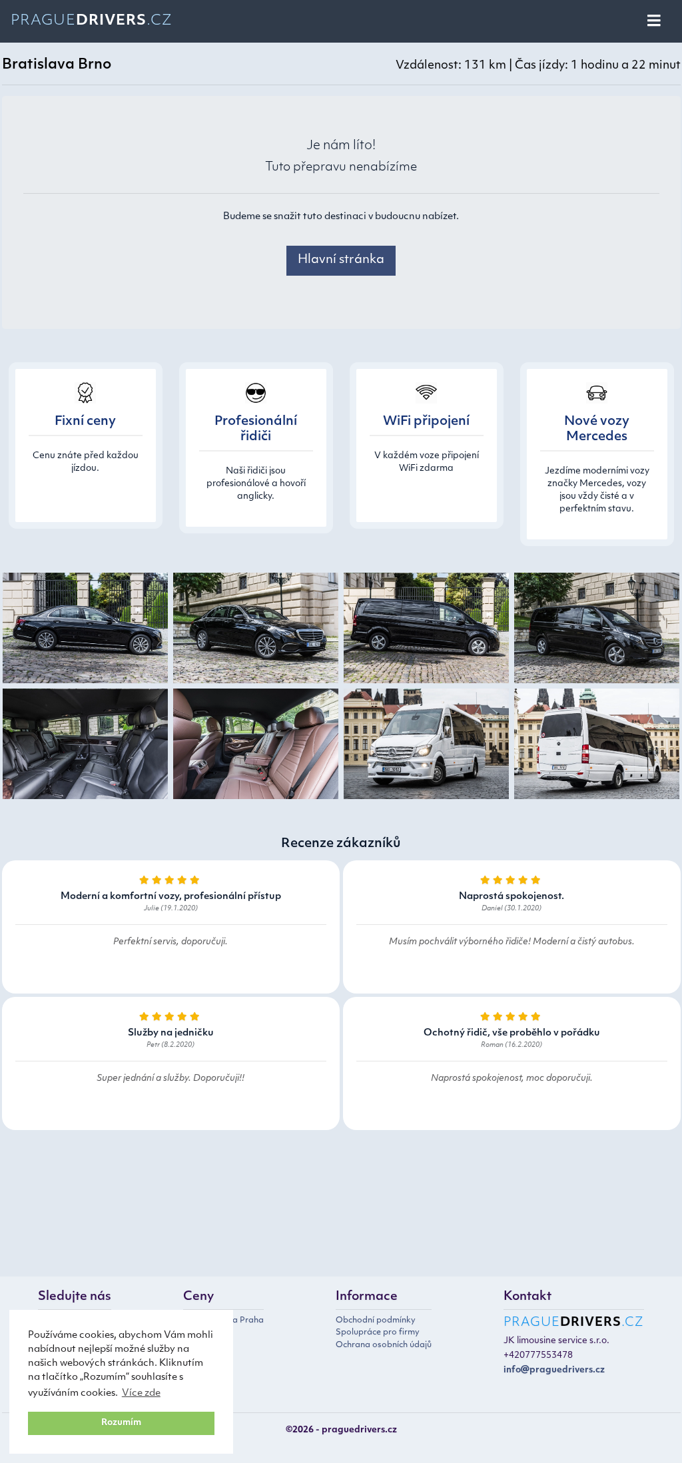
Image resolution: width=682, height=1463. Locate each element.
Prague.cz (91, 21)
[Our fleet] (85, 631)
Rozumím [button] (121, 1423)
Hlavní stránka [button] (341, 260)
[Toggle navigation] (655, 21)
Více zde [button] (141, 1393)
